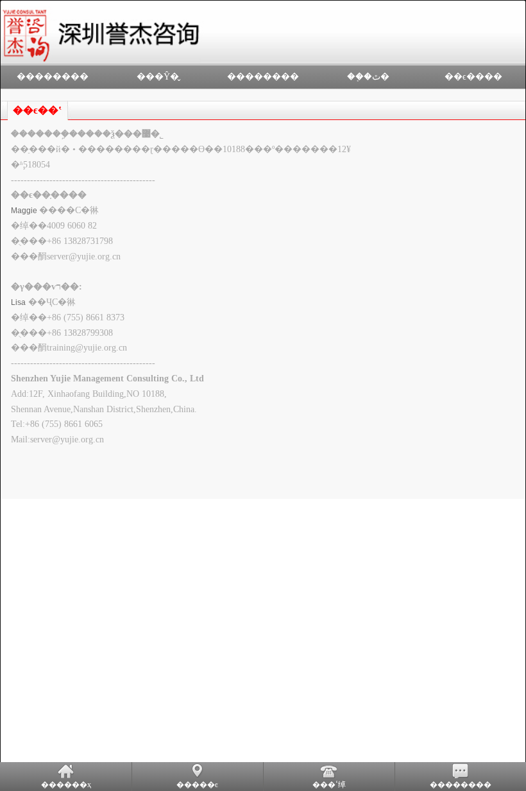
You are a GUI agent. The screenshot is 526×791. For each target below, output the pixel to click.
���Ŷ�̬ (158, 77)
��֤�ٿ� (368, 77)
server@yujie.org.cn (84, 256)
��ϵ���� (473, 77)
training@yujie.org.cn (87, 347)
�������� (53, 77)
